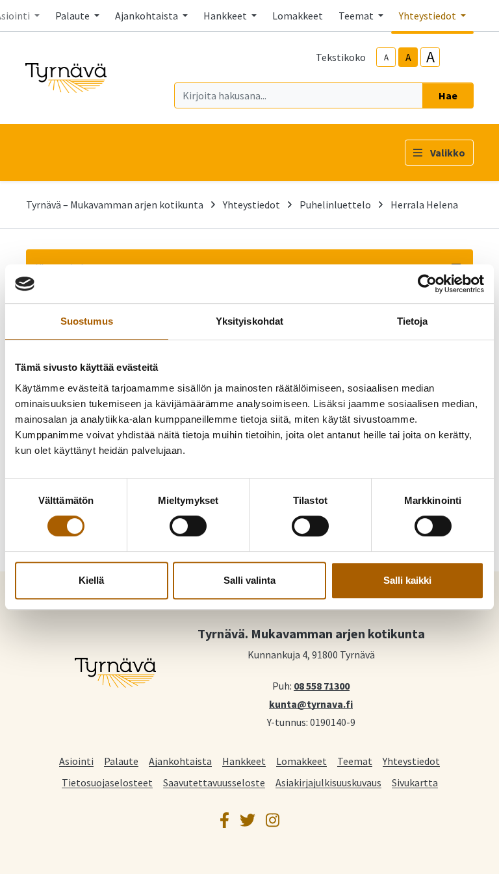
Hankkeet (244, 761)
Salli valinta (249, 580)
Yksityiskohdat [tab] (249, 321)
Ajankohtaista (180, 761)
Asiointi (76, 761)
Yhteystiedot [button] (428, 15)
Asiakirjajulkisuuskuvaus (328, 782)
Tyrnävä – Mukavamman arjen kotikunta (114, 204)
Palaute (121, 761)
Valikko (447, 152)
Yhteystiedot (251, 204)
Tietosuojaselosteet (107, 782)
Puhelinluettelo (335, 204)
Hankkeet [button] (226, 15)
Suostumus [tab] (86, 321)
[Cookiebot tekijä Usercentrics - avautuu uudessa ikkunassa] (427, 283)
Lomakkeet (297, 15)
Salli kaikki (407, 580)
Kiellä (91, 580)
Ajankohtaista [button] (147, 15)
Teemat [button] (357, 15)
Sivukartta (415, 782)
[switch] (188, 526)
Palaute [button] (73, 15)
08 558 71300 (322, 685)
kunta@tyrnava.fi (311, 703)
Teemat (354, 761)
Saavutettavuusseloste (214, 782)
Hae (448, 95)
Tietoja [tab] (412, 321)
